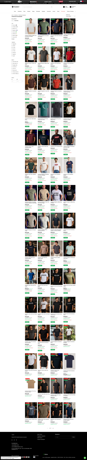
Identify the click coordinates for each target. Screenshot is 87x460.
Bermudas (38, 11)
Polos (24, 11)
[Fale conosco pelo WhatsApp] (85, 458)
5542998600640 (14, 443)
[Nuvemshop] (46, 457)
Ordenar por (68, 14)
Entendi (13, 458)
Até (17, 79)
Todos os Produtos (70, 11)
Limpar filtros (16, 20)
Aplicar (23, 81)
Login (66, 6)
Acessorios (49, 11)
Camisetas (20, 11)
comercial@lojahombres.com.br (17, 446)
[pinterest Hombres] (16, 440)
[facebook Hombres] (14, 440)
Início (15, 11)
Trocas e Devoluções (41, 439)
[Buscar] (52, 7)
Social (58, 11)
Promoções (63, 11)
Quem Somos (39, 434)
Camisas (28, 11)
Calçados (43, 11)
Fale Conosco (39, 437)
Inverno (54, 11)
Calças (33, 11)
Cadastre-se (67, 7)
